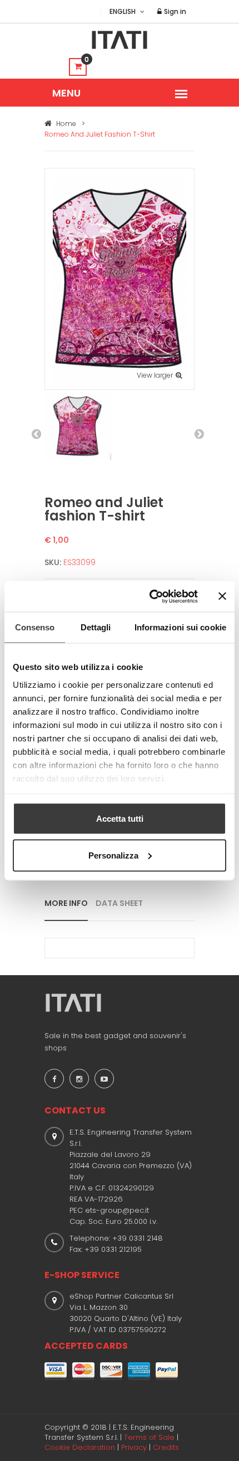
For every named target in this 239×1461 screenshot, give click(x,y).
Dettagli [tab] (96, 627)
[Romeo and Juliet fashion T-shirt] (119, 278)
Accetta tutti (119, 818)
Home (65, 123)
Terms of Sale (149, 1437)
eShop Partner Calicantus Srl (121, 1296)
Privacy (134, 1447)
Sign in (174, 11)
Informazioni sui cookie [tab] (180, 627)
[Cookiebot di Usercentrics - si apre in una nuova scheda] (150, 596)
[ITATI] (119, 40)
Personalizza (113, 855)
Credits (166, 1447)
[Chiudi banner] (222, 596)
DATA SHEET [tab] (119, 903)
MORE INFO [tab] (66, 903)
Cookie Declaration (79, 1447)
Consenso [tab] (35, 627)
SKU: (52, 562)
